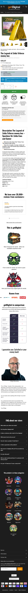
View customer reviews (7, 120)
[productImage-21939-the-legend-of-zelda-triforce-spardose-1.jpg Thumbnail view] (7, 44)
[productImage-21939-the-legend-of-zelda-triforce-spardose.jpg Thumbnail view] (3, 44)
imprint (16, 590)
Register (19, 569)
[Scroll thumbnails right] (26, 44)
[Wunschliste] (23, 6)
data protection (5, 590)
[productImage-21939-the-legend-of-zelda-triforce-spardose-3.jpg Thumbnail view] (16, 44)
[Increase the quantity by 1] (12, 87)
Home (2, 12)
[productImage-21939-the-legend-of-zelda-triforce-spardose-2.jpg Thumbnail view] (12, 44)
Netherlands (13, 578)
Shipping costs (8, 62)
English (13, 575)
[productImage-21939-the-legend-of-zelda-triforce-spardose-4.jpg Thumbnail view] (21, 44)
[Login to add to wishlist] (15, 87)
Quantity (2, 83)
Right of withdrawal (22, 590)
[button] (9, 218)
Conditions (11, 590)
